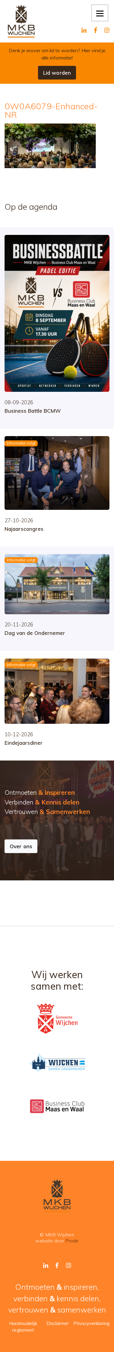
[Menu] (100, 13)
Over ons (21, 846)
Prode (72, 1241)
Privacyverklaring (91, 1323)
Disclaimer (58, 1323)
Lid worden (57, 72)
